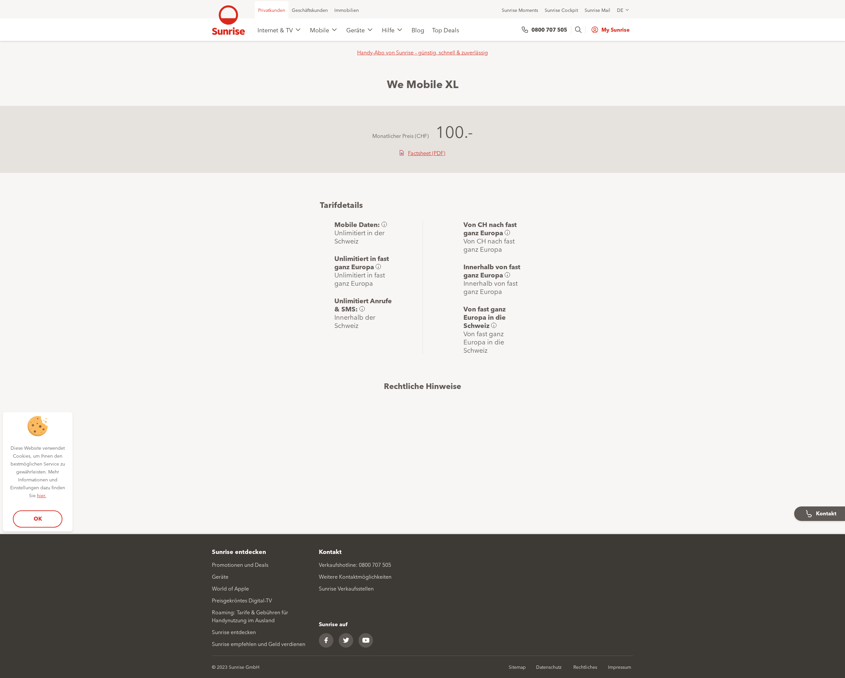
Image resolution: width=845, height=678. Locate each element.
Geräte (355, 29)
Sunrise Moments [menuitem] (520, 10)
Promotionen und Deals (240, 564)
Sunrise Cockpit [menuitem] (561, 10)
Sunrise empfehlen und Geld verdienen (258, 643)
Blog (418, 29)
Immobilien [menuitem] (346, 10)
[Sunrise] (228, 20)
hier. (41, 495)
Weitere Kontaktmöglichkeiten (355, 576)
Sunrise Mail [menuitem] (597, 10)
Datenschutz (548, 666)
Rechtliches (585, 666)
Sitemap (517, 666)
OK (38, 518)
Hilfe (388, 29)
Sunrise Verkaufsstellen (346, 588)
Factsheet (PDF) (426, 152)
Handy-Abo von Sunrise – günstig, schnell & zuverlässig (422, 52)
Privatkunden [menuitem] (271, 10)
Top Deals (445, 29)
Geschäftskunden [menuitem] (310, 10)
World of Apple (230, 588)
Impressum (619, 666)
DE (620, 10)
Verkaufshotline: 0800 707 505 (355, 564)
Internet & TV (275, 29)
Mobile (319, 29)
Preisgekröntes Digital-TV (242, 600)
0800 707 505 (549, 29)
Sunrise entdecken (234, 631)
